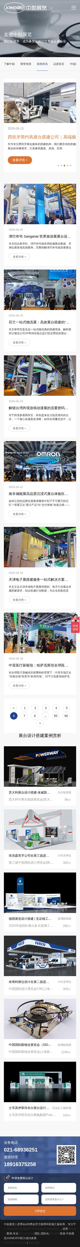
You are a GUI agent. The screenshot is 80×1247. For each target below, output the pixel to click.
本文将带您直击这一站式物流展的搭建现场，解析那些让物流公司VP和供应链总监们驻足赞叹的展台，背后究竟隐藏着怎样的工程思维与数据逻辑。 (40, 333)
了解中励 (9, 63)
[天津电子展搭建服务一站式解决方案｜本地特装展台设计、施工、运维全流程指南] (40, 547)
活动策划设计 (51, 1228)
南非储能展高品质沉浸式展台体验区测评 (40, 494)
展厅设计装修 (34, 1228)
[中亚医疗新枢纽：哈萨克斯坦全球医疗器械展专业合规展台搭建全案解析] (40, 633)
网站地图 (34, 1242)
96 (66, 716)
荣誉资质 (25, 63)
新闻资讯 (42, 63)
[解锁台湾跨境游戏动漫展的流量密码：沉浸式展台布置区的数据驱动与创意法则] (40, 375)
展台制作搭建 (26, 1233)
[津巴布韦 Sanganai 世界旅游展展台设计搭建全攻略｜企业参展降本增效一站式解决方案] (40, 204)
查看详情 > (19, 256)
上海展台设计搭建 (15, 1228)
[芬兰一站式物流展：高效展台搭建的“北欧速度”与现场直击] (40, 290)
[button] (58, 165)
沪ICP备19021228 (15, 1242)
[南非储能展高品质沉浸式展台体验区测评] (40, 461)
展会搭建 (54, 1233)
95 (55, 716)
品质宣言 (58, 63)
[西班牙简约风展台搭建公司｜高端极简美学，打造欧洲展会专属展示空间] (40, 102)
